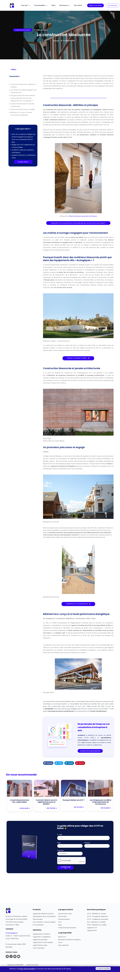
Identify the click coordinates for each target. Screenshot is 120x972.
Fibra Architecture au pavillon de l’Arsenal (82, 216)
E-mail (59, 834)
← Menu (12, 69)
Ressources (64, 5)
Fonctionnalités (39, 5)
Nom (59, 843)
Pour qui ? (24, 5)
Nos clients (78, 5)
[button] (48, 763)
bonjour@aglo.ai (11, 933)
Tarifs (53, 5)
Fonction (60, 850)
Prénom (87, 843)
